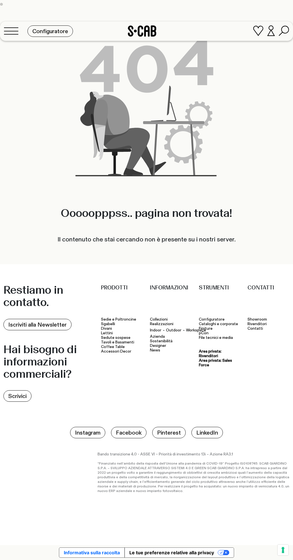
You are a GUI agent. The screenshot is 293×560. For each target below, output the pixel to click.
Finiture (206, 328)
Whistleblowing (173, 537)
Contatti (255, 328)
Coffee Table (113, 347)
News (155, 350)
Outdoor (173, 330)
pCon (204, 333)
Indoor (155, 330)
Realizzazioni (161, 324)
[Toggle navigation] (13, 31)
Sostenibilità (161, 341)
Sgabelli (108, 324)
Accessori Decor (116, 351)
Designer (158, 345)
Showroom (257, 319)
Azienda (157, 336)
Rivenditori (257, 324)
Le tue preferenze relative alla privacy (171, 552)
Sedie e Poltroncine (118, 319)
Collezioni (159, 319)
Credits (283, 535)
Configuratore (212, 319)
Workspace (196, 330)
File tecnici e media (216, 337)
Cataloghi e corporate (218, 324)
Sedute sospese (116, 337)
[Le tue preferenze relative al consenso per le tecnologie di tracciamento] (283, 550)
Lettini (107, 333)
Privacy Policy (195, 527)
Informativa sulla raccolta (92, 552)
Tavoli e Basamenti (118, 342)
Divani (106, 328)
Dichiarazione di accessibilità (102, 537)
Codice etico (144, 537)
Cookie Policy (224, 527)
